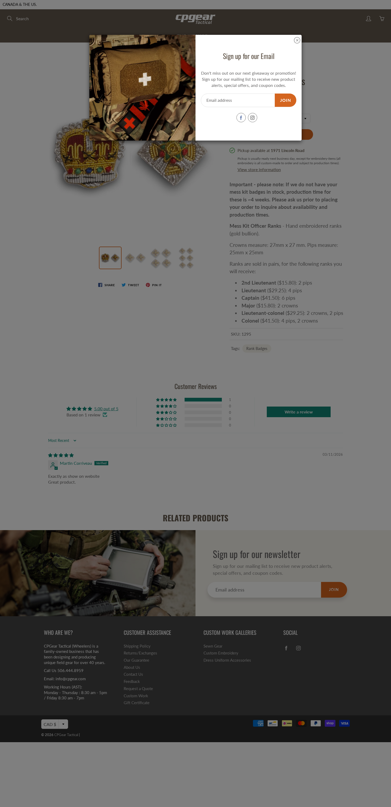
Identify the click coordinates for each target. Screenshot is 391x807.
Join (285, 100)
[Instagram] (252, 117)
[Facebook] (241, 117)
